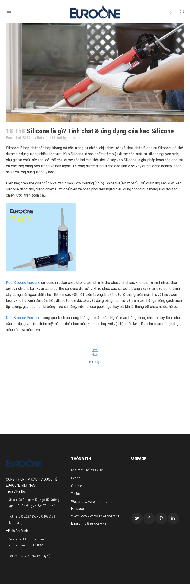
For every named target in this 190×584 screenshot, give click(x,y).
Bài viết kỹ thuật (49, 138)
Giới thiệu (77, 486)
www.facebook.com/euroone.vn (95, 515)
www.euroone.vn (97, 501)
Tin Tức (75, 494)
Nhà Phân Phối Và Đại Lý (87, 470)
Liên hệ (75, 478)
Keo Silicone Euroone (23, 282)
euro (71, 138)
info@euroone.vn (93, 523)
